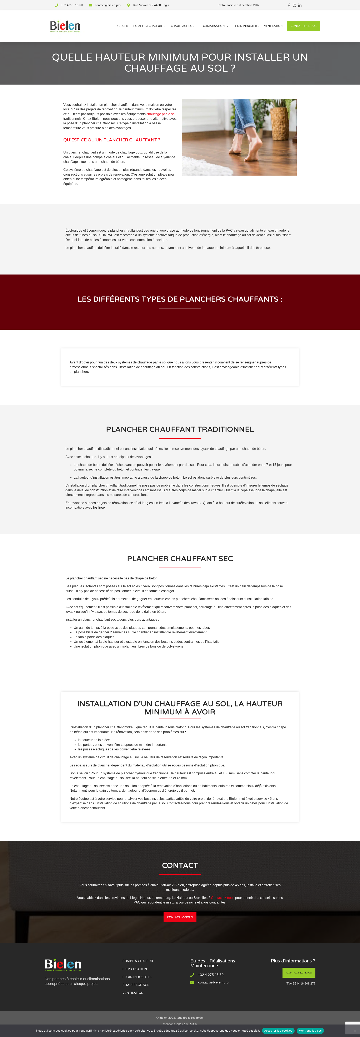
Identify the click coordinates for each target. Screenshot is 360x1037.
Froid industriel (246, 26)
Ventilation (273, 26)
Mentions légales (310, 1030)
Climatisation (214, 26)
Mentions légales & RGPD (180, 1024)
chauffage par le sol (160, 114)
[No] (355, 1031)
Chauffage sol (182, 26)
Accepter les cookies (278, 1030)
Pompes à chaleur (147, 26)
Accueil (122, 26)
